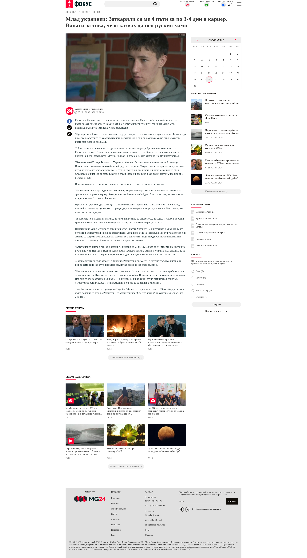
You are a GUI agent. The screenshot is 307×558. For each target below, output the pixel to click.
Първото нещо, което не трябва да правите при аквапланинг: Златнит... (223, 131)
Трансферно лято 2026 (206, 218)
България (115, 498)
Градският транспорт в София (210, 232)
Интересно (116, 530)
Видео (114, 535)
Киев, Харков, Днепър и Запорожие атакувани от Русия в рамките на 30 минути (124, 342)
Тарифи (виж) (152, 515)
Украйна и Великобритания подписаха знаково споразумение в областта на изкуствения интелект (165, 342)
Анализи (115, 519)
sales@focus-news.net (155, 525)
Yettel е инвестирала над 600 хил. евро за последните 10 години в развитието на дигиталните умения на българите (84, 411)
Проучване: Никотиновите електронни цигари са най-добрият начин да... (222, 101)
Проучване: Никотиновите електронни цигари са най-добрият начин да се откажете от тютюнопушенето (124, 411)
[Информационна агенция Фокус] (181, 509)
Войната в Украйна (205, 212)
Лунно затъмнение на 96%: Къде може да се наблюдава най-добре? (164, 450)
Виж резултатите (213, 311)
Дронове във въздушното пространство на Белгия (216, 225)
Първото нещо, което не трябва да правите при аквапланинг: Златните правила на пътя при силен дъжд (83, 451)
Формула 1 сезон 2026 (206, 245)
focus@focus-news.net (155, 505)
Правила (149, 535)
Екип (147, 530)
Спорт (114, 514)
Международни (118, 509)
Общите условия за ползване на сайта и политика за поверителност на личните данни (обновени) (126, 544)
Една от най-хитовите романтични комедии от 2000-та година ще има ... (222, 162)
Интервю (115, 524)
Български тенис (204, 239)
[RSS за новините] (187, 509)
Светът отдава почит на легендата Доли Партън (221, 116)
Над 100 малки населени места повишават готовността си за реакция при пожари (166, 411)
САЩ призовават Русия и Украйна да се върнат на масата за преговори (84, 341)
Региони (115, 503)
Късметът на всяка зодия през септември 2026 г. (121, 450)
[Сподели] (69, 134)
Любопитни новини (203, 93)
